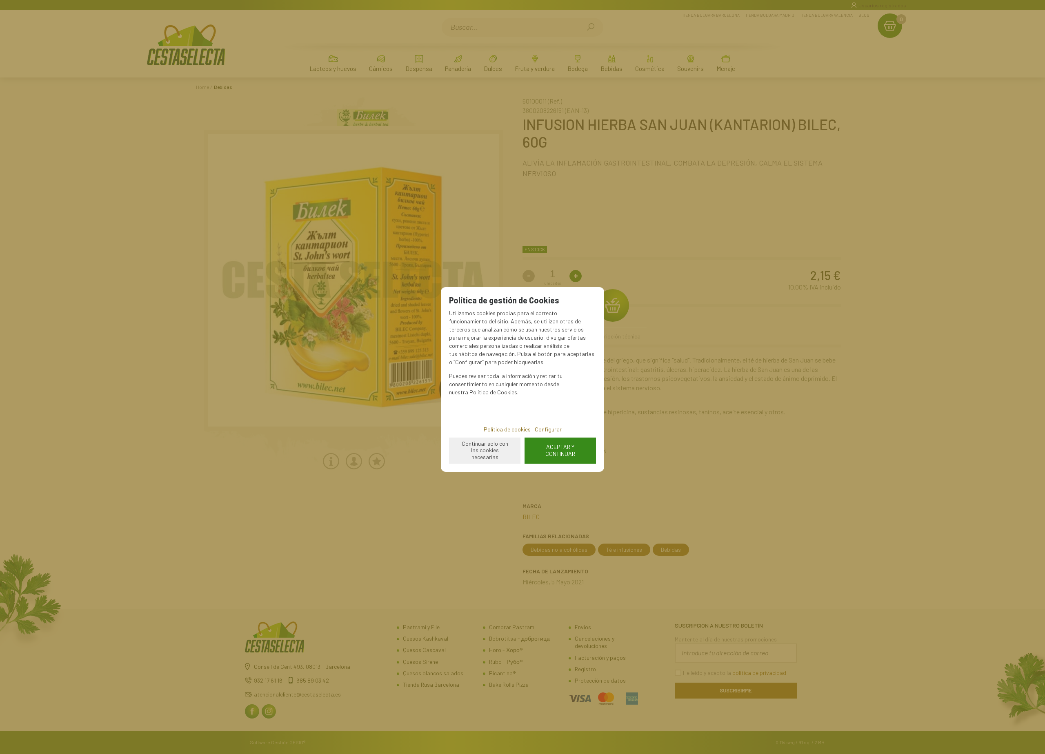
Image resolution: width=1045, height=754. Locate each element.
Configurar (548, 429)
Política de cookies (507, 429)
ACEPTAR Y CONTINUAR (560, 450)
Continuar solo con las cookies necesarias (485, 450)
